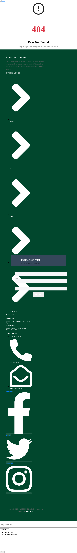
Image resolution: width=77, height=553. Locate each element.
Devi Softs (29, 511)
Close (2, 552)
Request (38, 294)
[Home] (2, 1)
